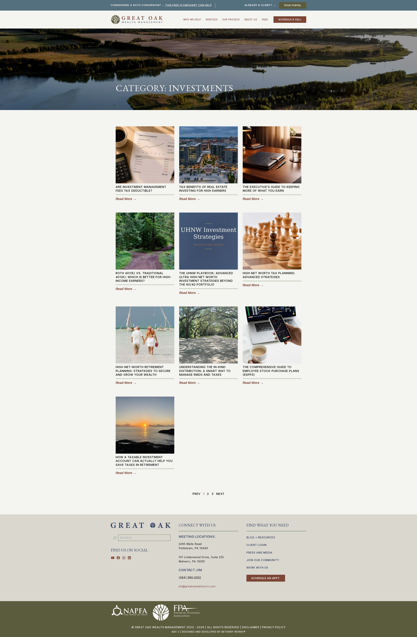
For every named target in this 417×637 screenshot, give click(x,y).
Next (220, 494)
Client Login (256, 545)
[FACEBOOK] (118, 558)
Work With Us (257, 567)
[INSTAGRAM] (124, 558)
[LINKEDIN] (129, 558)
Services (212, 19)
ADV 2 (175, 631)
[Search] (114, 537)
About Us (250, 19)
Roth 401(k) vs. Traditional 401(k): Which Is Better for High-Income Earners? (144, 276)
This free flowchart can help (188, 5)
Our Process (231, 19)
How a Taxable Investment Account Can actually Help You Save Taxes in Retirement (144, 461)
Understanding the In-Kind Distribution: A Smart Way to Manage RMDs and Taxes (205, 370)
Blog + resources (260, 537)
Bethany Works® (233, 631)
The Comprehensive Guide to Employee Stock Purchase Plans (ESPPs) (271, 370)
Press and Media (259, 552)
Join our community (262, 560)
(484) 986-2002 (190, 577)
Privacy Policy (274, 627)
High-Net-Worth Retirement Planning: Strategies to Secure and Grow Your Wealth (143, 370)
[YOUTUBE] (113, 558)
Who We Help (192, 19)
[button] (292, 5)
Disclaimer (250, 627)
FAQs (265, 19)
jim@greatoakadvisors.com (197, 586)
